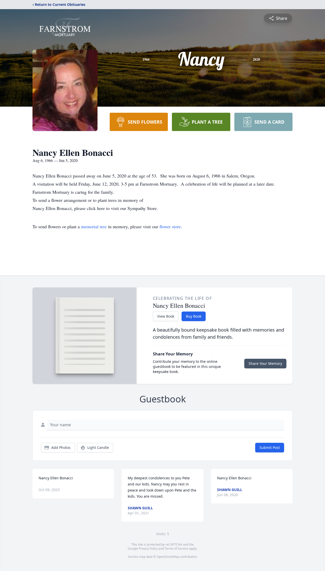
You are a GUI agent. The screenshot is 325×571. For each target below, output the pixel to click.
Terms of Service (176, 548)
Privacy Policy (148, 548)
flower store (170, 226)
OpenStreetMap (168, 556)
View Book (165, 316)
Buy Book (193, 316)
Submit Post (269, 447)
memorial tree (94, 226)
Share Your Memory (265, 363)
